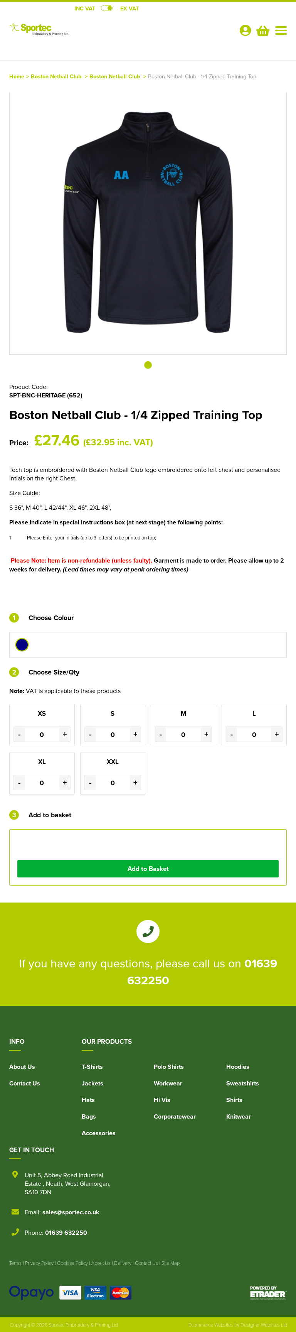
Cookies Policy (72, 1262)
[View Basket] (262, 29)
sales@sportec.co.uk (70, 1212)
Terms (15, 1262)
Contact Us (24, 1083)
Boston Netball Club (56, 76)
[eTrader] (268, 1293)
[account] (245, 30)
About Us (22, 1066)
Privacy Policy (39, 1262)
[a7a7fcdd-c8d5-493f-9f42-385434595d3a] (22, 645)
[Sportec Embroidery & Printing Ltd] (78, 33)
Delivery (122, 1262)
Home (16, 76)
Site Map (170, 1262)
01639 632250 (66, 1232)
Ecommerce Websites (210, 1324)
